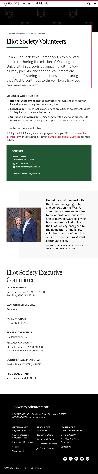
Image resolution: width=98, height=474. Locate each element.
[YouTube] (82, 459)
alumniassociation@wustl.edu (64, 137)
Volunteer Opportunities (16, 33)
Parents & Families (46, 444)
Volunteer (16, 447)
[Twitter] (71, 459)
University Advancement (30, 406)
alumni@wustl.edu (36, 417)
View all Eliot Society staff (25, 174)
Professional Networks (22, 442)
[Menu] (95, 4)
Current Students (46, 449)
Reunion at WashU (44, 435)
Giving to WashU (68, 435)
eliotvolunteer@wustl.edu (28, 167)
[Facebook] (65, 459)
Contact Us (66, 447)
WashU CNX (41, 431)
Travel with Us (18, 451)
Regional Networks (21, 431)
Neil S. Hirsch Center (45, 439)
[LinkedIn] (76, 459)
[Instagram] (87, 459)
